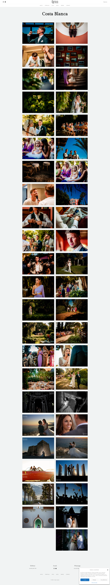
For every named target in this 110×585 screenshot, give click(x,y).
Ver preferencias (104, 580)
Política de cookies (94, 582)
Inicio (41, 5)
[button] (107, 569)
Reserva (105, 2)
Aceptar (85, 580)
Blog (57, 5)
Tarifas (62, 5)
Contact (68, 5)
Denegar (94, 580)
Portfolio (47, 5)
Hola (53, 5)
